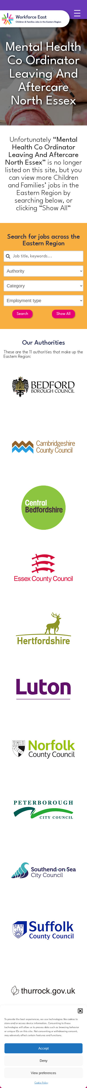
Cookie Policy (41, 1083)
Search (22, 314)
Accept (43, 1048)
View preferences (43, 1073)
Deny (44, 1061)
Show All (63, 314)
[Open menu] (78, 14)
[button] (80, 1011)
